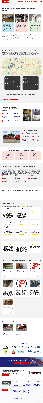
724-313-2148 (15, 392)
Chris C (4, 287)
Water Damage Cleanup (7, 24)
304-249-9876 (26, 386)
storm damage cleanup (30, 37)
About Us (15, 398)
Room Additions (15, 120)
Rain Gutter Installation (16, 119)
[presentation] (3, 83)
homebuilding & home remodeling (33, 39)
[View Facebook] (2, 385)
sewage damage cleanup (6, 38)
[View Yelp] (8, 385)
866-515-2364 (35, 1)
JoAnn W (31, 287)
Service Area (19, 398)
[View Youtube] (9, 385)
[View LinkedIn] (6, 385)
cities (14, 170)
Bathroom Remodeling (16, 116)
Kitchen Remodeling (16, 117)
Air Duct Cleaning (15, 113)
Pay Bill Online (5, 389)
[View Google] (2, 387)
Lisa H (17, 287)
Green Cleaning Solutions (7, 123)
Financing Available (21, 1)
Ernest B (17, 270)
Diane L (4, 270)
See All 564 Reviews (38, 203)
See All (40, 260)
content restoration (38, 37)
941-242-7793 (26, 393)
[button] (8, 67)
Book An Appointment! (13, 99)
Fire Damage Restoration (20, 24)
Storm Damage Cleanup (6, 113)
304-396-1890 (15, 385)
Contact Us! (29, 1)
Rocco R (31, 270)
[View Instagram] (4, 385)
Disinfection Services (6, 121)
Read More (5, 30)
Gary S (4, 306)
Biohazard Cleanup (6, 120)
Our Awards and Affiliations (21, 343)
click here (31, 42)
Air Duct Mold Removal (6, 118)
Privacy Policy (27, 398)
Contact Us (22, 398)
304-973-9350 (36, 386)
